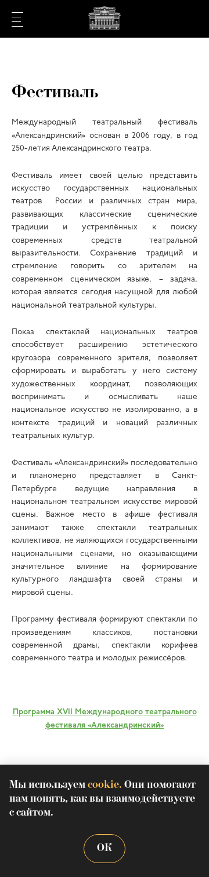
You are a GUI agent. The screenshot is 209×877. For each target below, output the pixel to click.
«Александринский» (124, 725)
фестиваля (65, 725)
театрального (170, 712)
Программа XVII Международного (78, 712)
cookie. (105, 785)
